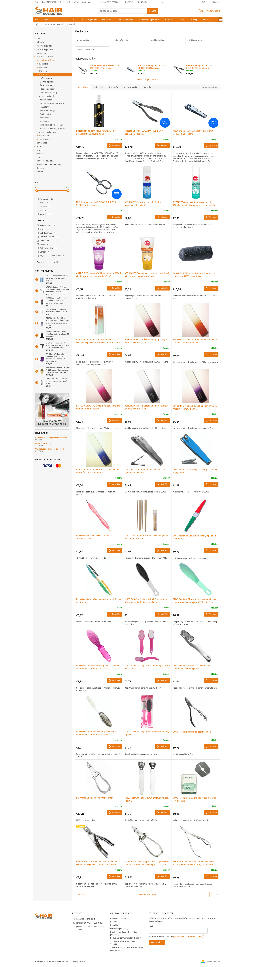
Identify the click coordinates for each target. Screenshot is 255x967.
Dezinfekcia (44, 136)
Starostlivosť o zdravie (48, 96)
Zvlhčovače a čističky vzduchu (52, 128)
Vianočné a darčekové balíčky (49, 164)
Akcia (44, 203)
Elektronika (41, 53)
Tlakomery (44, 121)
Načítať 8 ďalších (147, 894)
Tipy (38, 157)
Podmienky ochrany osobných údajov (125, 938)
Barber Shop (42, 143)
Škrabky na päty (46, 85)
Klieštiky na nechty (47, 89)
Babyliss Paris (47, 233)
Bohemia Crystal (48, 237)
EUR (204, 2)
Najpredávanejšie (131, 87)
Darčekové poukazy (45, 161)
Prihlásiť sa (157, 942)
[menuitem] (37, 19)
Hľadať (152, 11)
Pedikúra (43, 74)
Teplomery (44, 118)
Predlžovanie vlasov (45, 57)
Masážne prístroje (47, 110)
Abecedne (147, 87)
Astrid (44, 229)
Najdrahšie (113, 87)
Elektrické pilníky (47, 82)
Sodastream (44, 139)
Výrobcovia (41, 42)
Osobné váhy (45, 114)
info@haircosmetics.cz (85, 919)
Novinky (40, 150)
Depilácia (43, 67)
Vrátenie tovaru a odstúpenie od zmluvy (126, 947)
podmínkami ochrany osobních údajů (188, 936)
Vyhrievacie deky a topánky (51, 125)
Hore (81, 894)
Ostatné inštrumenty (48, 92)
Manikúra (43, 71)
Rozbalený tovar (43, 168)
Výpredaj (40, 154)
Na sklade (46, 199)
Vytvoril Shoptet (213, 961)
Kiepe (44, 244)
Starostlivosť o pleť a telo (47, 60)
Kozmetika (43, 64)
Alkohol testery (46, 100)
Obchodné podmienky (119, 928)
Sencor (44, 252)
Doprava (129, 2)
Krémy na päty (46, 78)
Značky (40, 172)
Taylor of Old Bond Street (52, 256)
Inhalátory (44, 107)
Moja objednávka (117, 951)
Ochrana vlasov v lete (44, 443)
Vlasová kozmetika (44, 46)
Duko (44, 241)
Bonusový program (111, 2)
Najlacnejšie (99, 87)
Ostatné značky (48, 248)
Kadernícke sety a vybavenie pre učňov (51, 438)
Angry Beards (47, 225)
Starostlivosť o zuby (47, 132)
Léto (38, 39)
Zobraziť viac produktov (146, 79)
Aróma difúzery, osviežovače (52, 103)
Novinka (45, 206)
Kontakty (142, 2)
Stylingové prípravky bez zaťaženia (49, 449)
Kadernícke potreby (45, 49)
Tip (43, 210)
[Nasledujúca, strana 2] (211, 894)
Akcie (39, 146)
